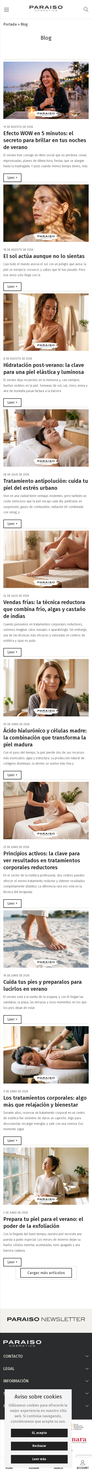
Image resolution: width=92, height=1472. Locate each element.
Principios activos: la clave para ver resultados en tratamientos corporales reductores (41, 860)
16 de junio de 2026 (16, 975)
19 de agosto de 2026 (18, 126)
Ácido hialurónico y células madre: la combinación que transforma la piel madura (45, 738)
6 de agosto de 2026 (17, 358)
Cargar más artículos (46, 1272)
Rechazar (39, 1446)
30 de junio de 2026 (16, 724)
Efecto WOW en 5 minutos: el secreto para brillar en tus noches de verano (44, 140)
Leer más (39, 1459)
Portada (10, 24)
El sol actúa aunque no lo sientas (44, 256)
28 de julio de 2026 (16, 474)
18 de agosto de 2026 (18, 249)
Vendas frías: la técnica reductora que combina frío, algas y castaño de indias (44, 609)
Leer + (12, 178)
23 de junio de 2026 (16, 847)
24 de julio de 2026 (16, 595)
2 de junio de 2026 (15, 1212)
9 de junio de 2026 (15, 1091)
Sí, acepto (39, 1433)
